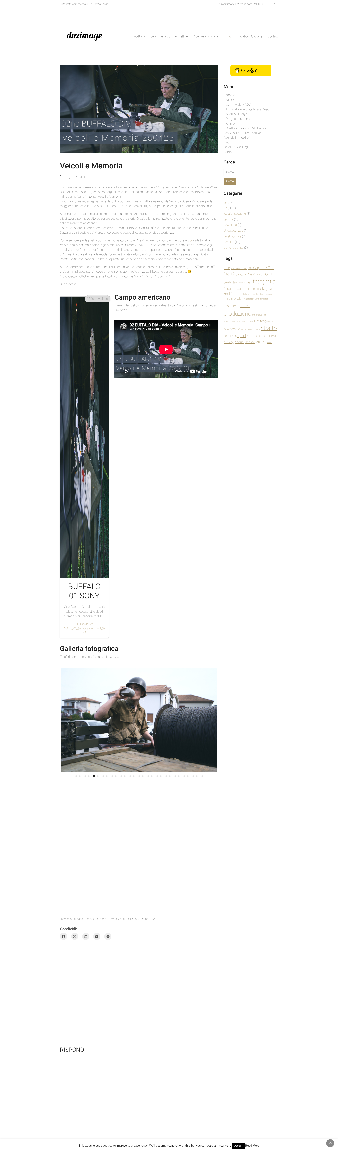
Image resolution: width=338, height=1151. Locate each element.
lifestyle (234, 294)
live (254, 294)
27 (193, 904)
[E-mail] (107, 947)
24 (179, 904)
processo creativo (245, 322)
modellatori (249, 299)
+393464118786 (268, 3)
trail (268, 336)
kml (226, 294)
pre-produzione (259, 315)
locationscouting (235, 213)
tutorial (239, 342)
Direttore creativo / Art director (246, 128)
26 (188, 904)
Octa (257, 299)
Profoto (260, 321)
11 (121, 904)
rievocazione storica (250, 329)
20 (161, 904)
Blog (227, 142)
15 (139, 904)
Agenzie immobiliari (237, 137)
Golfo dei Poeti (246, 289)
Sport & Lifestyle (237, 114)
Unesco (250, 342)
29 (202, 904)
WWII (269, 342)
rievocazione (117, 929)
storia (250, 336)
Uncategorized (233, 230)
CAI (250, 268)
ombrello (264, 299)
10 (116, 904)
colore (269, 274)
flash (249, 282)
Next (223, 784)
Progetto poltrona (238, 119)
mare (227, 298)
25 (184, 904)
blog (67, 177)
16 (143, 904)
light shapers (246, 294)
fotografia (264, 281)
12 (125, 904)
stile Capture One (138, 929)
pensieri (229, 242)
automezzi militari (239, 268)
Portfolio (229, 95)
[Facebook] (63, 947)
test (226, 202)
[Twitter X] (74, 947)
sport (241, 335)
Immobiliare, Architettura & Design (248, 109)
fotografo (230, 289)
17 (148, 904)
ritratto (269, 328)
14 (134, 904)
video (261, 341)
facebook (240, 282)
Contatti (229, 152)
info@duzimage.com (239, 3)
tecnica (228, 219)
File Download (84, 628)
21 (166, 904)
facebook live (232, 236)
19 (157, 904)
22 (170, 904)
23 (175, 904)
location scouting (264, 294)
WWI (154, 929)
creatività (230, 282)
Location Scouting (236, 147)
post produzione (96, 929)
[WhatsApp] (96, 947)
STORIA (231, 100)
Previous (55, 784)
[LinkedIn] (85, 947)
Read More (252, 1145)
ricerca (270, 322)
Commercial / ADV (238, 104)
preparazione (230, 322)
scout (227, 336)
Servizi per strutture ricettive (242, 133)
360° (227, 268)
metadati (237, 298)
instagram (266, 288)
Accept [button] (238, 1145)
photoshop (231, 306)
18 (152, 904)
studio (258, 336)
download (78, 177)
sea (234, 336)
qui (190, 240)
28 (197, 904)
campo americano (72, 929)
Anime (230, 123)
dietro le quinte (233, 247)
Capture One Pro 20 (249, 274)
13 (130, 904)
